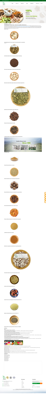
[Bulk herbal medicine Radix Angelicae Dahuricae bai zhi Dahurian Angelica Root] (14, 76)
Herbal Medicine (24, 389)
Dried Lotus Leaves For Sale (7, 355)
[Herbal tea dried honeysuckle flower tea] (14, 279)
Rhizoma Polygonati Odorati (7, 357)
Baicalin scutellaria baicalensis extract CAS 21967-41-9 (11, 313)
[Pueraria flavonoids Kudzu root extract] (14, 158)
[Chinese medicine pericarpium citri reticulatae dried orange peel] (14, 212)
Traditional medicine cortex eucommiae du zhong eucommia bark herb (13, 136)
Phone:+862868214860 (6, 383)
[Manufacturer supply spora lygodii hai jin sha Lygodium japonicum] (14, 239)
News (27, 3)
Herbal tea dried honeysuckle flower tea (9, 286)
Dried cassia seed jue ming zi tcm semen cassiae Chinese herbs (12, 69)
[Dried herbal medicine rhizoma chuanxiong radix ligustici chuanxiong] (14, 49)
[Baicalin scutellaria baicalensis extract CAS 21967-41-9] (14, 306)
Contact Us (37, 3)
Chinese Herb (21, 389)
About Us (23, 382)
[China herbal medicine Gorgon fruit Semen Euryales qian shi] (20, 259)
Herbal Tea (14, 389)
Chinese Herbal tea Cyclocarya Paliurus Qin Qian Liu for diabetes (12, 326)
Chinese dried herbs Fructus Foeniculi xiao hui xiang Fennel (11, 178)
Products (22, 3)
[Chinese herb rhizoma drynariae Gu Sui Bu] (14, 116)
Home (12, 3)
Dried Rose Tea (21, 26)
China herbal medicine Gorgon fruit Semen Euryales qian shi (12, 272)
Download (31, 3)
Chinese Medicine (17, 389)
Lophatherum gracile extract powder (9, 232)
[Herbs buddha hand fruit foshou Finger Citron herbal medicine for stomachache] (14, 35)
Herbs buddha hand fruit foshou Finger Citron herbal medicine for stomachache (14, 42)
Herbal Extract (31, 389)
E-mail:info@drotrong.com (6, 0)
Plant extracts (28, 389)
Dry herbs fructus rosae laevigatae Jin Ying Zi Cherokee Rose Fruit (12, 299)
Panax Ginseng (18, 26)
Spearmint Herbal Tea (28, 26)
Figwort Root (24, 26)
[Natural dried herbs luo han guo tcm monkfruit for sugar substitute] (14, 185)
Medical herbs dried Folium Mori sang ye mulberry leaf (11, 109)
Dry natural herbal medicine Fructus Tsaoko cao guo (11, 205)
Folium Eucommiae (6, 359)
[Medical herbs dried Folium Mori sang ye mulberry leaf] (20, 96)
